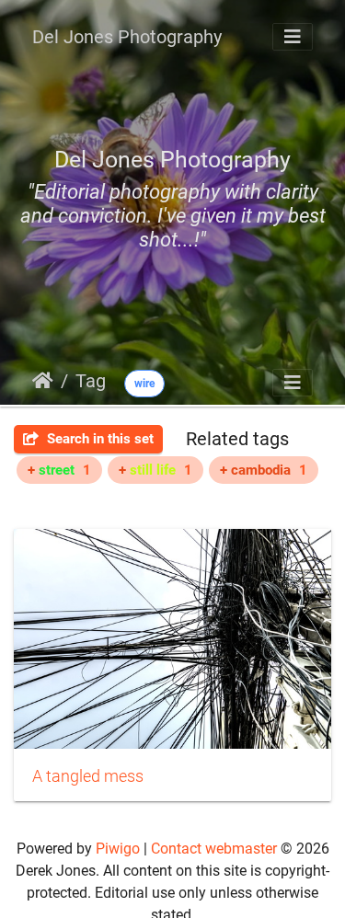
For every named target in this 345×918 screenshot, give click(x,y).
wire (144, 383)
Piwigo (118, 848)
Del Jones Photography (127, 37)
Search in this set (98, 438)
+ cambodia (263, 470)
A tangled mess (88, 776)
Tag (90, 381)
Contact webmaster (214, 848)
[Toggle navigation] (292, 37)
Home (42, 381)
